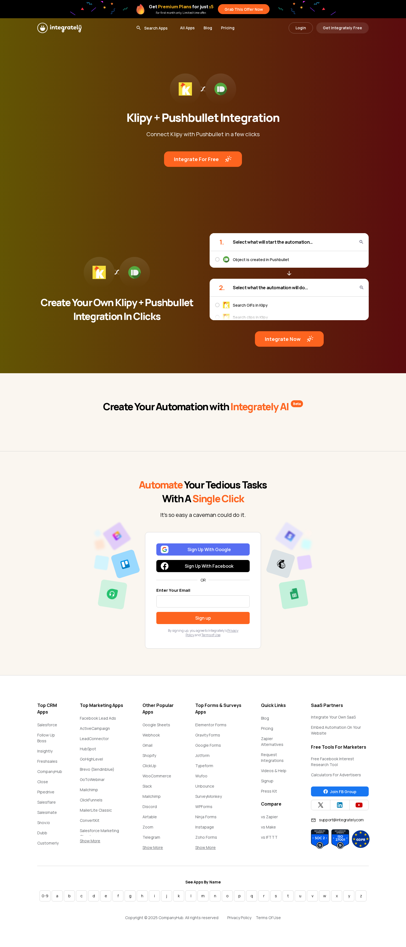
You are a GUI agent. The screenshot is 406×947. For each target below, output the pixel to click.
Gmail (147, 745)
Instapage (204, 827)
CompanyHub (49, 771)
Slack (147, 786)
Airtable (150, 816)
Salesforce (47, 724)
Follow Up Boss (46, 737)
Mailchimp (89, 789)
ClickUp (149, 765)
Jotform (202, 755)
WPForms (203, 806)
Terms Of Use (268, 917)
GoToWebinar (92, 779)
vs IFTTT (269, 837)
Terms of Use (210, 635)
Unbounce (204, 786)
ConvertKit (89, 820)
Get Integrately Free (342, 27)
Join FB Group (343, 791)
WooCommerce (157, 775)
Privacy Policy (239, 917)
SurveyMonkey (208, 796)
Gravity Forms (207, 735)
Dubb (42, 832)
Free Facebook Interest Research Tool (332, 761)
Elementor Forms (210, 724)
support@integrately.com (341, 819)
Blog (208, 27)
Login (301, 27)
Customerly (48, 843)
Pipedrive (45, 792)
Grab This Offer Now (244, 9)
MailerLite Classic (96, 810)
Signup (267, 780)
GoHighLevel (91, 759)
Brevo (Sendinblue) (97, 769)
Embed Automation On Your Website (336, 730)
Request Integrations (272, 757)
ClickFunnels (91, 800)
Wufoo (201, 775)
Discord (150, 806)
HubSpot (88, 748)
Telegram (151, 837)
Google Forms (208, 745)
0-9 (45, 895)
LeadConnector (94, 738)
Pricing (227, 27)
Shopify (149, 755)
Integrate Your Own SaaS (333, 717)
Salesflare (46, 802)
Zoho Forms (206, 837)
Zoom (148, 827)
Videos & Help (273, 770)
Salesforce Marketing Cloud (99, 833)
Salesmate (47, 812)
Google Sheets (156, 724)
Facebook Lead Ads (98, 718)
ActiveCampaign (95, 728)
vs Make (268, 827)
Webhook (151, 735)
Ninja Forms (206, 816)
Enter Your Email (173, 590)
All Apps (187, 27)
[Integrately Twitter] (320, 805)
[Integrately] (59, 28)
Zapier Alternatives (272, 741)
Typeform (204, 765)
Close (42, 781)
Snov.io (43, 822)
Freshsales (47, 761)
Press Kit (269, 791)
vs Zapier (269, 816)
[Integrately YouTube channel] (359, 805)
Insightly (44, 751)
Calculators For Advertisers (336, 774)
